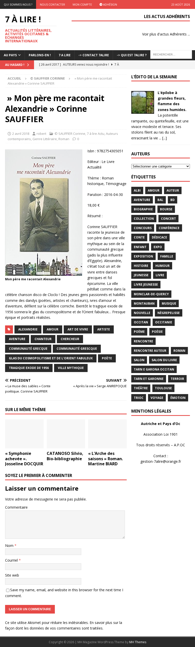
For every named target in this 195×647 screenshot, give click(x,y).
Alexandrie (28, 329)
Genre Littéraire (44, 139)
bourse (166, 209)
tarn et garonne (149, 379)
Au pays (10, 55)
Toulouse (163, 388)
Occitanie (163, 322)
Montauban (144, 303)
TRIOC (138, 398)
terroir (177, 379)
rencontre (143, 341)
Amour (52, 329)
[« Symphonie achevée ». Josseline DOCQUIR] (24, 433)
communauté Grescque (77, 348)
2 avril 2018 (20, 133)
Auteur (173, 190)
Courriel (12, 560)
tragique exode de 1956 (29, 368)
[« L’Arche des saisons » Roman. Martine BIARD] (107, 433)
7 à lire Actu (95, 133)
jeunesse (141, 275)
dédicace (159, 237)
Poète (107, 358)
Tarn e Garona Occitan (154, 369)
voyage (157, 398)
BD (172, 200)
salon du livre (164, 360)
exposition (143, 256)
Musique (169, 303)
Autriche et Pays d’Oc (160, 423)
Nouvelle (142, 313)
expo (158, 247)
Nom (9, 545)
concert (168, 218)
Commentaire (16, 507)
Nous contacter (52, 4)
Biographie (143, 209)
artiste (103, 329)
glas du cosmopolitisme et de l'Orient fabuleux (51, 358)
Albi (137, 190)
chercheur (70, 339)
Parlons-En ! (40, 55)
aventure (17, 339)
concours (143, 228)
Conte (139, 237)
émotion (178, 398)
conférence (169, 228)
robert (41, 133)
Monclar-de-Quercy (151, 294)
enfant (140, 247)
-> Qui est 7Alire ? (132, 55)
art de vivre (78, 329)
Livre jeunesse (146, 284)
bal (160, 200)
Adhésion (109, 4)
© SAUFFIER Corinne (70, 133)
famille (166, 256)
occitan (141, 322)
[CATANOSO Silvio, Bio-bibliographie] (66, 433)
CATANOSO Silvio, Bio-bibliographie (65, 456)
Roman (63, 139)
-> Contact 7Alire (93, 55)
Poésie (157, 331)
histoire (141, 266)
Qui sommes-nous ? (18, 4)
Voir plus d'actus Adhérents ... (166, 34)
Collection (144, 218)
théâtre (141, 388)
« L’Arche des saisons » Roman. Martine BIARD (105, 459)
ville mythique (71, 368)
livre (160, 275)
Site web (12, 575)
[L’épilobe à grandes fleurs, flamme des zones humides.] (142, 110)
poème (139, 331)
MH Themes (137, 642)
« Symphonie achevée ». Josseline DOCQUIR (24, 459)
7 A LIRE (65, 55)
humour (162, 266)
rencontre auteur (150, 350)
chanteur (43, 339)
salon (139, 360)
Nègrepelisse (168, 313)
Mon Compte (82, 4)
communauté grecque (28, 348)
